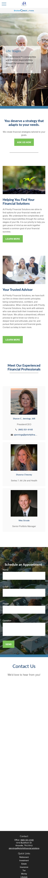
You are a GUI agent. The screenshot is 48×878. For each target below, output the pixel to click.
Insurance (24, 867)
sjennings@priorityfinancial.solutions (25, 434)
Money (24, 873)
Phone (6, 603)
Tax (24, 870)
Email (5, 586)
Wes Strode (24, 520)
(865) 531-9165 (25, 429)
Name (5, 569)
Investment (24, 860)
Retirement (24, 857)
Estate (24, 863)
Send (8, 644)
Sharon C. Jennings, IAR (24, 419)
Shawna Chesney (24, 475)
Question (7, 620)
